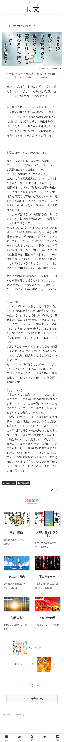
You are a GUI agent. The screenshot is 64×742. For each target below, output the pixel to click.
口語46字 (25, 483)
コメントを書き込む (32, 698)
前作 (28, 276)
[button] (57, 524)
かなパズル (10, 483)
